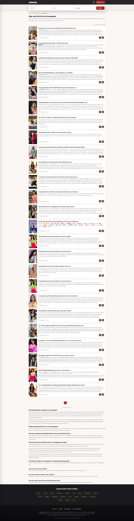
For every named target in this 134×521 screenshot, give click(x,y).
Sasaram (67, 500)
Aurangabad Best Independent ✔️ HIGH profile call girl (53, 43)
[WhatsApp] (103, 37)
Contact (60, 509)
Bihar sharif (92, 496)
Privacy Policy (67, 509)
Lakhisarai (63, 496)
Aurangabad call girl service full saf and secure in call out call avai (56, 355)
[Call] (100, 37)
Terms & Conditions (77, 509)
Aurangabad (44, 13)
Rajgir (60, 500)
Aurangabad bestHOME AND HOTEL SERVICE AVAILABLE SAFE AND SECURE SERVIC (61, 147)
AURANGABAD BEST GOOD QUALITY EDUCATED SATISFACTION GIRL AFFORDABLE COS (62, 102)
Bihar (39, 13)
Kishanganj (87, 493)
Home (30, 13)
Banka (52, 493)
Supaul (38, 493)
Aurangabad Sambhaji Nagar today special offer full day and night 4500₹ (58, 58)
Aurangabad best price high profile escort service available (54, 236)
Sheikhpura (84, 496)
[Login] (93, 2)
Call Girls (34, 13)
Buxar (80, 493)
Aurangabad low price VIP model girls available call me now (54, 266)
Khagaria (95, 493)
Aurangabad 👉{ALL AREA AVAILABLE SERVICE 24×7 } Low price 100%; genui (59, 340)
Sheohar (76, 496)
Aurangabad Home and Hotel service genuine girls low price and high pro (58, 191)
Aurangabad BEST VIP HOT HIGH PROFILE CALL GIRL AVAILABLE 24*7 (57, 87)
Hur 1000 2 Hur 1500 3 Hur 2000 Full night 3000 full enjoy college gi (57, 117)
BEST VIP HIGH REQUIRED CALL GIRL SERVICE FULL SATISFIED (55, 73)
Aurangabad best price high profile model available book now (55, 162)
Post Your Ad (101, 2)
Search (100, 8)
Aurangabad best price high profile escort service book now (54, 251)
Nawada (45, 493)
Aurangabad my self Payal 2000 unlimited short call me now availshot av (58, 296)
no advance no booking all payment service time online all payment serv (58, 177)
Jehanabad (54, 496)
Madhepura (59, 493)
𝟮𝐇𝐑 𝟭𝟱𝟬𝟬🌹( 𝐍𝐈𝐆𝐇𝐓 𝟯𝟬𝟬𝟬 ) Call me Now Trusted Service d (54, 370)
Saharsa (67, 493)
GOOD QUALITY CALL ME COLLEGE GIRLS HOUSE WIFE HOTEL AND (57, 28)
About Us (54, 509)
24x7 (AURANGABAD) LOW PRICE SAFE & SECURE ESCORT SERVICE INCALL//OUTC (61, 385)
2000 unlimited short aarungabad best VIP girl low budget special (56, 206)
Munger (47, 496)
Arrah (73, 500)
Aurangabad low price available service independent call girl (54, 132)
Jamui (74, 493)
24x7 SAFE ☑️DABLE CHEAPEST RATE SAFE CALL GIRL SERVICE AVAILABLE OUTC (61, 325)
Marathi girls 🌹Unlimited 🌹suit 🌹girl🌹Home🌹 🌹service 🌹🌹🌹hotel (58, 221)
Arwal (70, 496)
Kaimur (40, 496)
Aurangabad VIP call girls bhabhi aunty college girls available (54, 310)
